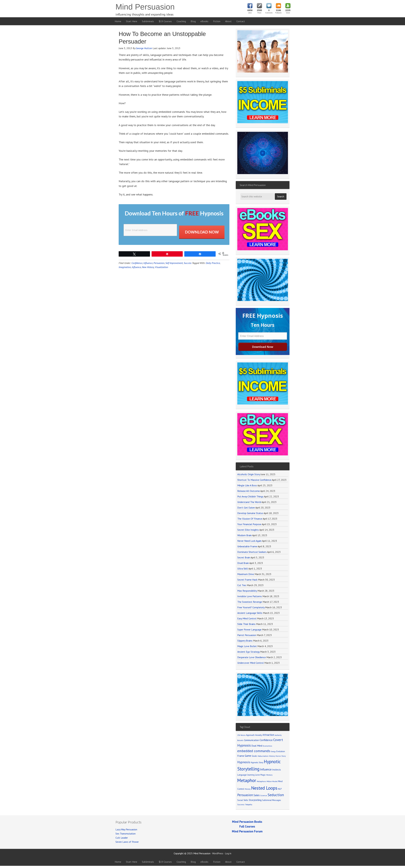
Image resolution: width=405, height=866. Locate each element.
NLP (280, 788)
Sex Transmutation (125, 833)
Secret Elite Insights (248, 529)
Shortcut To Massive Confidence (254, 479)
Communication (251, 740)
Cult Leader (121, 837)
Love (257, 774)
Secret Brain (243, 557)
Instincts (276, 769)
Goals (254, 755)
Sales (257, 795)
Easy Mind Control (246, 618)
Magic (263, 774)
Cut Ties (241, 585)
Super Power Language (249, 629)
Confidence (136, 263)
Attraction (268, 735)
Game (248, 755)
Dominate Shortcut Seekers (252, 551)
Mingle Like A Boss (247, 485)
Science (263, 795)
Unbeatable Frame (247, 546)
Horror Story (281, 756)
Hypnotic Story (257, 762)
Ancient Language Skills (249, 612)
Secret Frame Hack (247, 579)
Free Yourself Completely (251, 607)
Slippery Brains (244, 640)
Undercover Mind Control (250, 662)
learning (251, 774)
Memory (269, 775)
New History (148, 267)
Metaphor (246, 780)
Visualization (161, 267)
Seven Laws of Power (127, 841)
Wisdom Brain (244, 535)
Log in (228, 853)
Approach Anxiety (254, 735)
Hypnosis (243, 762)
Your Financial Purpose (249, 524)
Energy (273, 751)
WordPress (217, 853)
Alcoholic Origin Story (248, 474)
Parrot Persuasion (246, 635)
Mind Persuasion (145, 6)
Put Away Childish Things (250, 496)
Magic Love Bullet (247, 646)
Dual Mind (256, 745)
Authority (278, 735)
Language (242, 774)
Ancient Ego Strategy (248, 651)
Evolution (280, 751)
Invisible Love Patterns (249, 596)
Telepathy (248, 804)
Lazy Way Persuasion (126, 829)
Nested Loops (264, 788)
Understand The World (249, 502)
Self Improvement (174, 263)
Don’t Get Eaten (246, 507)
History (272, 756)
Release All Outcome (248, 490)
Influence (148, 263)
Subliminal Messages (271, 800)
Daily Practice (213, 263)
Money (248, 789)
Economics (267, 746)
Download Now (202, 232)
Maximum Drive (245, 574)
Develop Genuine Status (250, 513)
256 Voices (241, 735)
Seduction (276, 794)
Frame (240, 755)
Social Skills (242, 800)
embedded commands (253, 751)
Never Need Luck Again (249, 540)
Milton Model (272, 781)
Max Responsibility (247, 590)
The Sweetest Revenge (249, 601)
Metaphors (261, 781)
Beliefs (240, 740)
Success (187, 263)
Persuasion (158, 263)
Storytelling (255, 800)
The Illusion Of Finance (249, 518)
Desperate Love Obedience (251, 657)
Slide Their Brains (246, 624)
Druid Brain (243, 563)
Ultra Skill (242, 568)
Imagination (125, 267)
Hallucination (263, 756)
